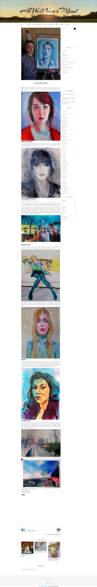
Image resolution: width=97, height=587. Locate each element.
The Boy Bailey (38, 24)
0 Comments (59, 526)
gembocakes (47, 87)
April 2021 (64, 155)
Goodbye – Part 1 (65, 60)
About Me (67, 24)
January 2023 (64, 120)
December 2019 (65, 188)
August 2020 (64, 171)
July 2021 (63, 148)
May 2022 (64, 132)
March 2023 (64, 115)
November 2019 (65, 190)
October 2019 (64, 193)
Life (32, 24)
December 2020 (65, 162)
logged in (27, 569)
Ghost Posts (64, 200)
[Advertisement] (41, 503)
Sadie (57, 24)
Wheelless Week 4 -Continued (67, 67)
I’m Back (63, 53)
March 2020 (64, 181)
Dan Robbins (26, 88)
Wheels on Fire (64, 50)
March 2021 (64, 157)
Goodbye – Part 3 (65, 55)
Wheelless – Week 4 (65, 69)
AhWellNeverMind (48, 11)
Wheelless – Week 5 (65, 64)
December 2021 (65, 136)
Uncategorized (64, 219)
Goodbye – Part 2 (65, 57)
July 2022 (63, 129)
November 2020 (65, 164)
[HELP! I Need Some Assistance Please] (59, 530)
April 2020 (64, 179)
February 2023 (64, 118)
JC (22, 526)
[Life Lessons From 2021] (23, 529)
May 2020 (64, 176)
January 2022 (64, 134)
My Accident (51, 24)
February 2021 (64, 160)
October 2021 (64, 141)
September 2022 (65, 125)
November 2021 (65, 139)
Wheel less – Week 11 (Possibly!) (68, 62)
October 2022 (64, 122)
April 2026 (64, 111)
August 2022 (64, 127)
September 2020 (65, 169)
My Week (62, 24)
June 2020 (64, 174)
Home (28, 24)
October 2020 (64, 167)
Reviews (45, 24)
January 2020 (64, 186)
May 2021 (64, 153)
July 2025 (63, 113)
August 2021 (64, 146)
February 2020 (64, 183)
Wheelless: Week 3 (65, 71)
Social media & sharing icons (43, 586)
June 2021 (64, 150)
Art (22, 523)
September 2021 (65, 143)
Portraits (25, 523)
